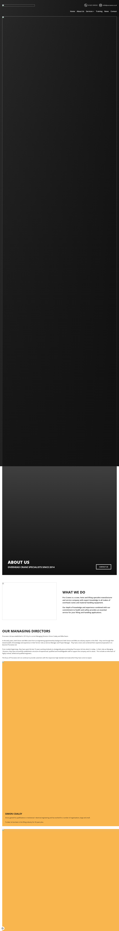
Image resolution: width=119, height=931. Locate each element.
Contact (114, 11)
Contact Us (103, 567)
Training (99, 11)
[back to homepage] (18, 6)
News (106, 11)
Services (89, 11)
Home (72, 11)
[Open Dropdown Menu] (93, 11)
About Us (80, 11)
